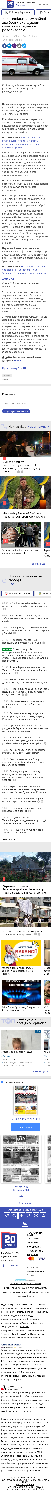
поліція (7, 375)
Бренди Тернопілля (20, 593)
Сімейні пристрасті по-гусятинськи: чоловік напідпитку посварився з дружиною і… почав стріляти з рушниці (24, 142)
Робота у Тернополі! (20, 12)
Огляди (30, 1275)
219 (18, 40)
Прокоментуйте (14, 368)
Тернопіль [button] (20, 5)
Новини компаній (35, 1271)
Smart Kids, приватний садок (17, 1051)
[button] (4, 4)
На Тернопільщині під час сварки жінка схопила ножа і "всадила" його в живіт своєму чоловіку (24, 270)
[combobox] (38, 427)
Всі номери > (25, 1203)
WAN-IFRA (24, 1326)
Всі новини (43, 4)
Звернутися (32, 1242)
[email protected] (25, 1484)
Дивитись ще (40, 564)
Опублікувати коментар (16, 411)
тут (31, 1315)
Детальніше (7, 1260)
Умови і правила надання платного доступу (25, 1287)
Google (17, 360)
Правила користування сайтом (25, 1283)
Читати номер (25, 1127)
